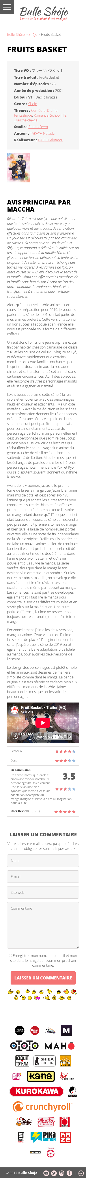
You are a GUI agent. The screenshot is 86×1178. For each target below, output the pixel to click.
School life (58, 115)
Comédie (38, 110)
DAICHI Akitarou (50, 140)
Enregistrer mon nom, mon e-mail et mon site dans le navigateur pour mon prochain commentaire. (43, 960)
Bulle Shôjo (16, 34)
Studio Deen (38, 126)
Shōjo (32, 103)
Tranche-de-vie (25, 120)
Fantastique (23, 115)
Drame (52, 110)
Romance (41, 115)
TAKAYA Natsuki (42, 133)
